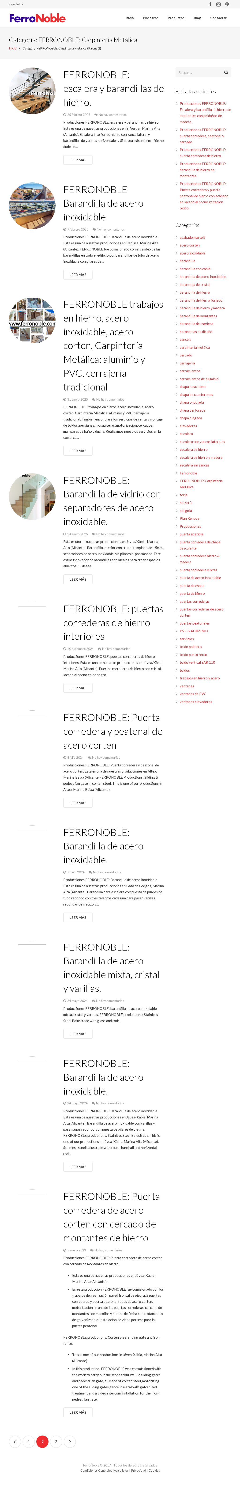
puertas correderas (195, 601)
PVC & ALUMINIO (194, 631)
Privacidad (138, 1470)
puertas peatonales (195, 623)
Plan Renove (189, 518)
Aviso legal (121, 1470)
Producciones (190, 526)
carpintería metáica (195, 347)
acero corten (190, 245)
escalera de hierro (194, 449)
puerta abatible (191, 534)
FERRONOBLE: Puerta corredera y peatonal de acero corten (113, 731)
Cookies (154, 1470)
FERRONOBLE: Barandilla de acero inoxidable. (103, 1077)
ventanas (187, 686)
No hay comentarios (113, 115)
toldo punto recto (193, 654)
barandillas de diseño (196, 332)
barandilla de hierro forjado (201, 300)
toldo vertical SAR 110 (197, 662)
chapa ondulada (192, 402)
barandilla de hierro (195, 292)
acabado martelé (193, 237)
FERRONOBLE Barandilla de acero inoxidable (103, 203)
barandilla (187, 261)
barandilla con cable (195, 269)
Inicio (12, 48)
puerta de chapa (192, 585)
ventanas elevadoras (196, 702)
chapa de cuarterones (196, 394)
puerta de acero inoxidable (200, 578)
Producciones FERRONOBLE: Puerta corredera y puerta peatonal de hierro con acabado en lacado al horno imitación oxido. (204, 196)
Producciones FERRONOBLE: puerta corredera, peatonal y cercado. (203, 136)
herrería (186, 502)
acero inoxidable (193, 253)
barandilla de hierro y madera (202, 308)
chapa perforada (192, 410)
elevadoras (188, 426)
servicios (187, 639)
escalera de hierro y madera (201, 457)
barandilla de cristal (195, 284)
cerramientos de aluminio (199, 379)
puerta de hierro (192, 593)
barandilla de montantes (198, 316)
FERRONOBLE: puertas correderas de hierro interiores (113, 622)
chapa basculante (193, 386)
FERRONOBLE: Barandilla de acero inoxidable (103, 846)
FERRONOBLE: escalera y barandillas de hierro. (113, 88)
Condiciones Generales (96, 1470)
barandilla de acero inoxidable (203, 276)
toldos (185, 670)
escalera (186, 434)
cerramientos (190, 371)
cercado (186, 355)
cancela (185, 339)
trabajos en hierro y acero (200, 678)
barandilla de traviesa (196, 324)
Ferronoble (188, 473)
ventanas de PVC (193, 694)
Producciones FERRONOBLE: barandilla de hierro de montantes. (203, 170)
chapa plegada (191, 418)
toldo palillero (191, 646)
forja (184, 495)
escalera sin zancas (194, 465)
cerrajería (187, 363)
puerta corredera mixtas (198, 570)
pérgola (186, 510)
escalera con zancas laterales (202, 442)
